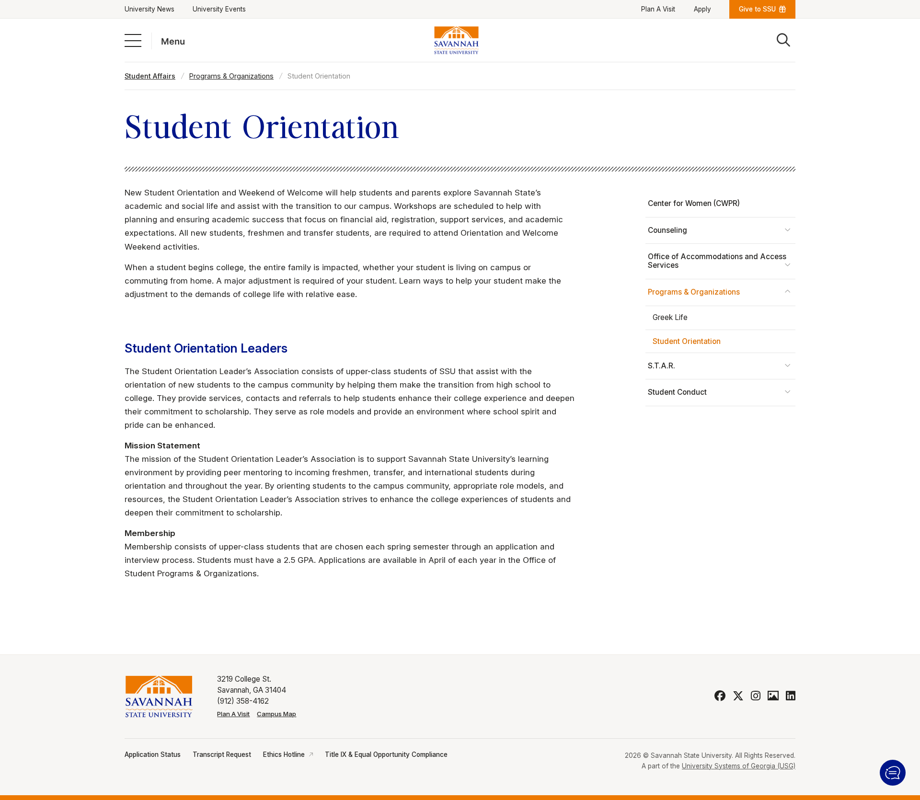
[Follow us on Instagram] (755, 696)
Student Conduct (677, 392)
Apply (702, 9)
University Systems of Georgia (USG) (738, 766)
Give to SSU (757, 9)
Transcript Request (222, 754)
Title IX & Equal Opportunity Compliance (386, 754)
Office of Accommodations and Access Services (717, 261)
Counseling (667, 230)
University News (149, 9)
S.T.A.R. (661, 365)
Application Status (153, 754)
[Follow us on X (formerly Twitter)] (738, 696)
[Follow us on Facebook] (719, 696)
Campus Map (276, 714)
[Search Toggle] (783, 40)
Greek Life (670, 317)
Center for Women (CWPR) (694, 203)
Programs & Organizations (231, 76)
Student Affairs (150, 76)
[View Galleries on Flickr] (773, 696)
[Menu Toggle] (133, 40)
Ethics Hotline (284, 754)
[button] (893, 773)
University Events (219, 9)
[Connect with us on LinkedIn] (790, 696)
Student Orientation (687, 341)
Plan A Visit (658, 9)
